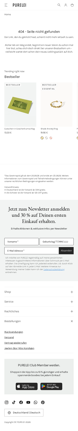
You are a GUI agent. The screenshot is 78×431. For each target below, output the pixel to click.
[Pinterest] (43, 402)
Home (7, 14)
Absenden (66, 250)
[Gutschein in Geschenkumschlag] (20, 104)
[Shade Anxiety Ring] (57, 104)
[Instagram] (6, 402)
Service (8, 301)
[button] (59, 5)
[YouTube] (28, 402)
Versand (9, 337)
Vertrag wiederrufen (15, 342)
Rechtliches (11, 311)
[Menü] (6, 5)
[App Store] (27, 386)
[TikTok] (14, 402)
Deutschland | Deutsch (26, 412)
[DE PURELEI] (19, 5)
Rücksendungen (13, 331)
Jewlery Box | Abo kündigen (19, 348)
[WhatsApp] (35, 402)
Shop (7, 291)
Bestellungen (12, 321)
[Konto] (66, 5)
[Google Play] (51, 386)
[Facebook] (21, 402)
